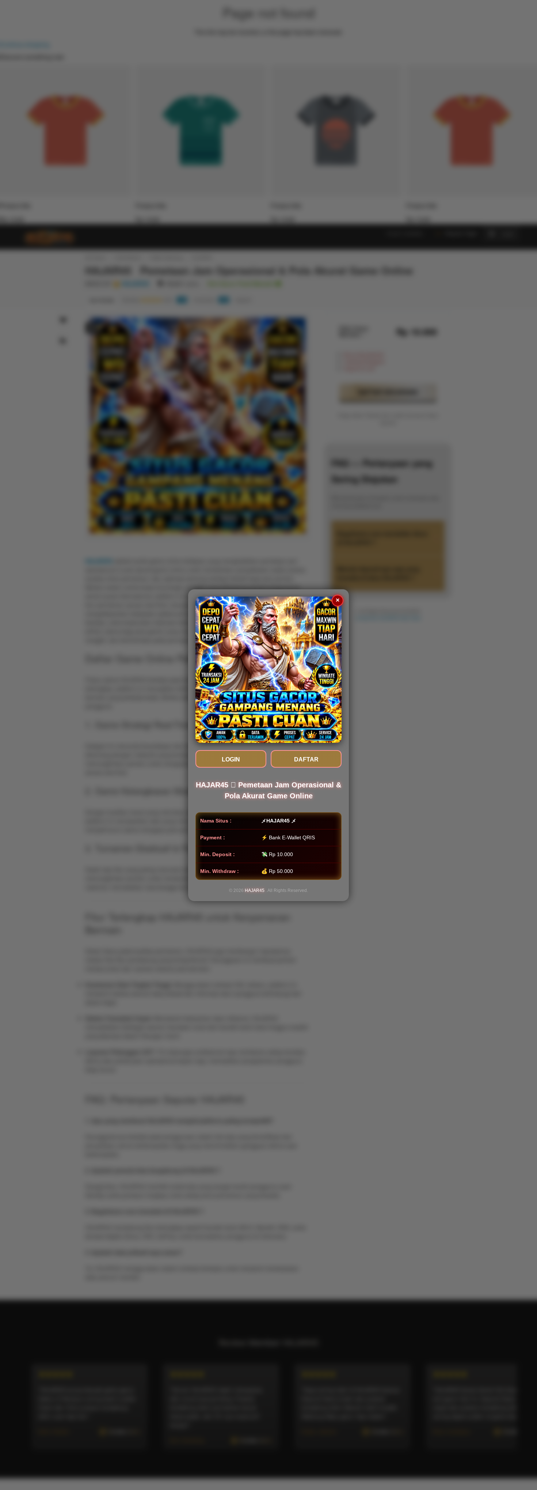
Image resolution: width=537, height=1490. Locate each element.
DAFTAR (306, 759)
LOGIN (231, 759)
